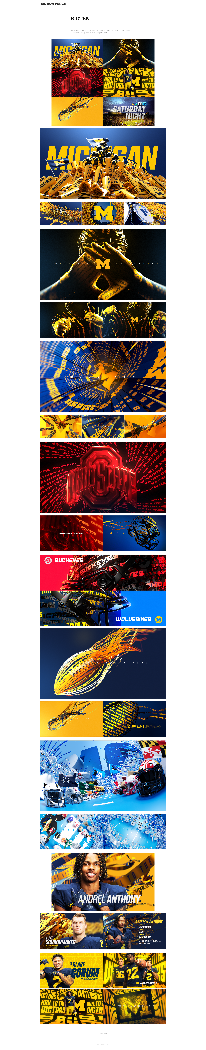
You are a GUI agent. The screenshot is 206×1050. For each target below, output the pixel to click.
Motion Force (53, 3)
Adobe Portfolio (105, 1044)
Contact (161, 4)
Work (154, 4)
